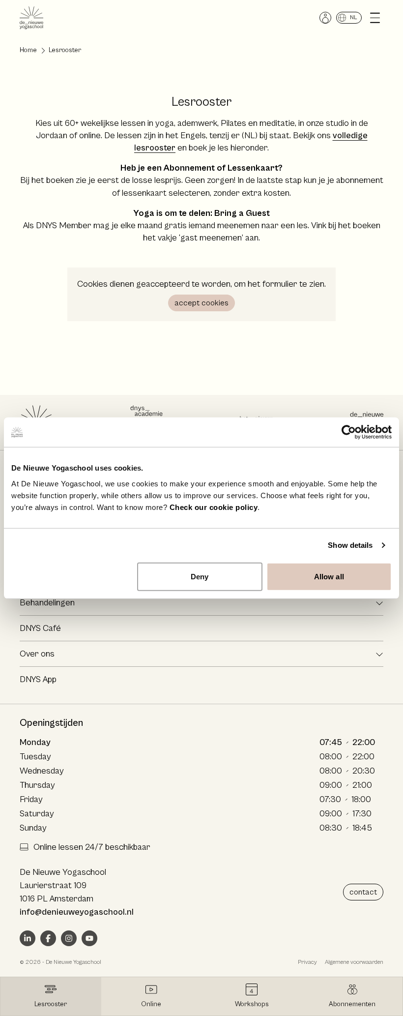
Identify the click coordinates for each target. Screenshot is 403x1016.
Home (28, 50)
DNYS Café (40, 628)
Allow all (329, 576)
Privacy (307, 962)
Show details (350, 545)
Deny (199, 576)
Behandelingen (47, 603)
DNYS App (38, 679)
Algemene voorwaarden (354, 962)
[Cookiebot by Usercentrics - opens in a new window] (349, 432)
